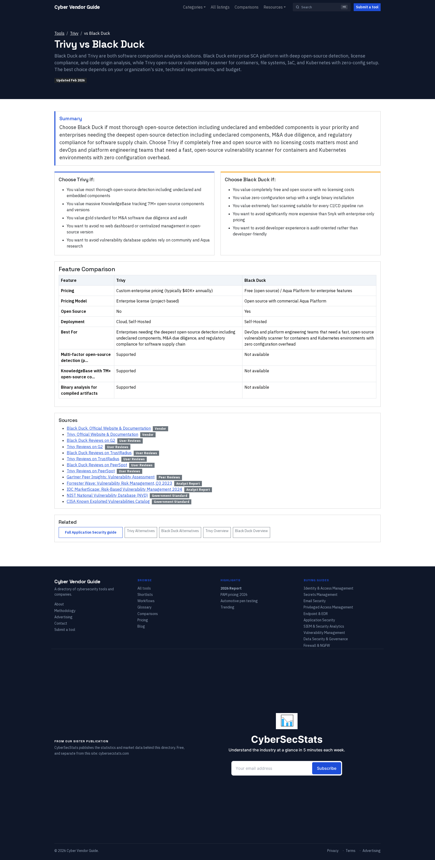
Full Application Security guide (90, 532)
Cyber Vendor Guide (77, 7)
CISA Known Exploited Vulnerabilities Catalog (108, 501)
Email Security (315, 601)
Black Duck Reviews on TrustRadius (99, 452)
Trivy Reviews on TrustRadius (93, 458)
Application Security (319, 620)
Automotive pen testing (239, 601)
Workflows (146, 601)
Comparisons (247, 7)
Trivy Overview (217, 531)
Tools (59, 33)
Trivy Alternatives (141, 531)
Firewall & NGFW (317, 645)
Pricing (142, 620)
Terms (350, 850)
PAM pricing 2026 (234, 594)
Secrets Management (321, 594)
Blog (141, 626)
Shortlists (145, 594)
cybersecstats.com (114, 753)
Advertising (63, 617)
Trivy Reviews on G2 (85, 446)
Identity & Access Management (328, 588)
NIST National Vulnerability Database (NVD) (107, 495)
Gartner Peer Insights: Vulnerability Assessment (111, 476)
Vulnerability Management (324, 632)
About (59, 604)
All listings (220, 7)
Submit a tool (367, 7)
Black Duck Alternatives (180, 531)
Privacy (333, 850)
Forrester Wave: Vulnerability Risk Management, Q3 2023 (119, 483)
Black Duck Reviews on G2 (91, 440)
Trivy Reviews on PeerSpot (91, 470)
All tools (144, 588)
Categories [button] (193, 7)
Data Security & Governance (326, 639)
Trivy (74, 33)
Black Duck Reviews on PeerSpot (97, 464)
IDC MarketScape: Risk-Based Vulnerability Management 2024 (124, 489)
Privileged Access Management (328, 607)
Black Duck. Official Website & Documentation (109, 428)
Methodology (65, 610)
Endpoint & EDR (316, 613)
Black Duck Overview (251, 531)
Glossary (144, 607)
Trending (227, 607)
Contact (60, 623)
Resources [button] (273, 7)
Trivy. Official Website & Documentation (102, 434)
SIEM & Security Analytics (324, 626)
